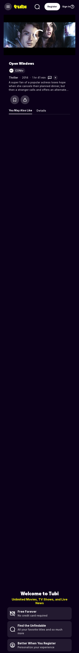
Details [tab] (41, 110)
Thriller (13, 77)
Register (52, 6)
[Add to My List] (14, 99)
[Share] (25, 99)
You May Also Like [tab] (20, 110)
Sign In (66, 6)
